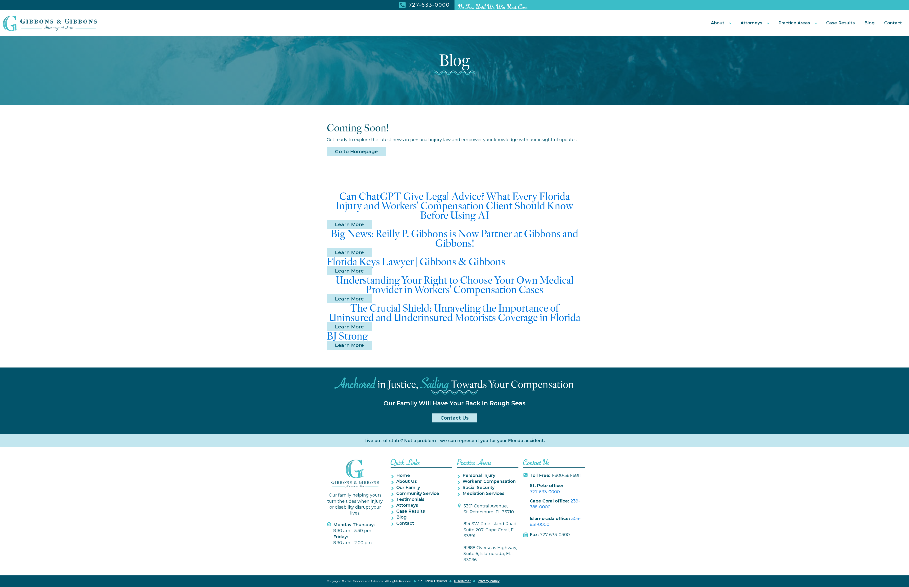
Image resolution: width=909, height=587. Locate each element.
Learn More (349, 224)
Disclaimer (462, 581)
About (717, 23)
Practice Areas (794, 23)
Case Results (840, 23)
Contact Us (455, 418)
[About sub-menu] (731, 23)
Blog (869, 23)
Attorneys (751, 23)
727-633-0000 (545, 491)
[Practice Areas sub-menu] (817, 23)
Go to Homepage (356, 151)
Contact (893, 23)
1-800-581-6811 (555, 475)
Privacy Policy (488, 581)
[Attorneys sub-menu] (769, 23)
